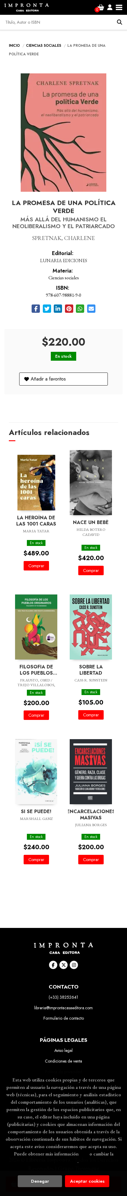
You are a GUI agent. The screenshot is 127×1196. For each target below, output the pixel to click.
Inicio (14, 45)
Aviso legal (63, 1050)
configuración (62, 1161)
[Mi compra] (100, 7)
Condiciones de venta (63, 1061)
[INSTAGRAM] (73, 964)
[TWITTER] (63, 964)
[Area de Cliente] (110, 7)
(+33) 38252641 (63, 997)
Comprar (36, 566)
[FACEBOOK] (53, 964)
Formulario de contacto (63, 1018)
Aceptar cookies (87, 1181)
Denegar (40, 1181)
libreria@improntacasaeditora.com (63, 1008)
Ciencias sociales (44, 45)
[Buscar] (119, 22)
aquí (84, 1153)
